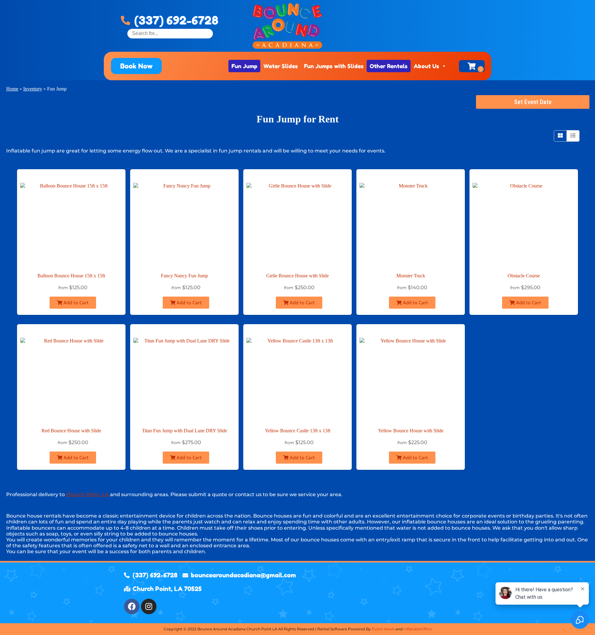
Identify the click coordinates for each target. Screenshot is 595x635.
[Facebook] (131, 606)
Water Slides (280, 66)
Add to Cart (75, 302)
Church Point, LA (87, 494)
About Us (426, 66)
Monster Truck (410, 275)
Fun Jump (244, 66)
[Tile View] (560, 135)
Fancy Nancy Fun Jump (184, 275)
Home (12, 88)
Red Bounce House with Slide (71, 430)
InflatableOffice (417, 629)
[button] (136, 66)
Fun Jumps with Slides (334, 66)
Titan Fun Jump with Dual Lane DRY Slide (184, 430)
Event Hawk (383, 629)
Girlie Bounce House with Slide (297, 275)
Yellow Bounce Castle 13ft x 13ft (297, 430)
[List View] (573, 135)
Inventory (32, 88)
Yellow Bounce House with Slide (410, 430)
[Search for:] (170, 33)
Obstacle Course (524, 275)
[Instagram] (148, 606)
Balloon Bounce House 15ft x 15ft (71, 275)
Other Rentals (389, 66)
